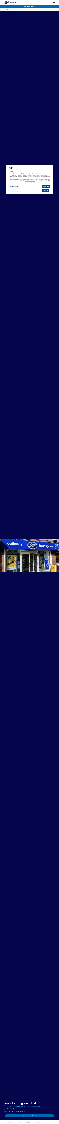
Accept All (46, 186)
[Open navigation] (54, 2)
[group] (29, 1115)
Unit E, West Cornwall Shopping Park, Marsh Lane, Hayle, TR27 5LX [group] (25, 1106)
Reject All (45, 190)
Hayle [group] (7, 9)
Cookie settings (14, 186)
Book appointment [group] (28, 6)
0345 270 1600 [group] (10, 1108)
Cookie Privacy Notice (30, 182)
